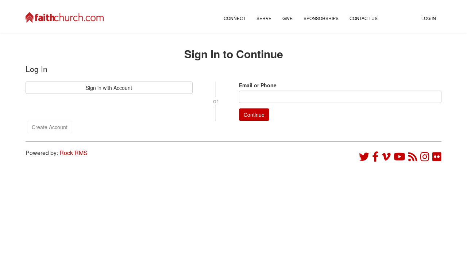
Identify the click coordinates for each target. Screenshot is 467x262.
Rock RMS (73, 152)
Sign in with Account (109, 87)
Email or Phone (258, 85)
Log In (428, 18)
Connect (235, 18)
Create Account (49, 127)
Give (287, 18)
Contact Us (364, 18)
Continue (254, 114)
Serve (263, 18)
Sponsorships (321, 18)
